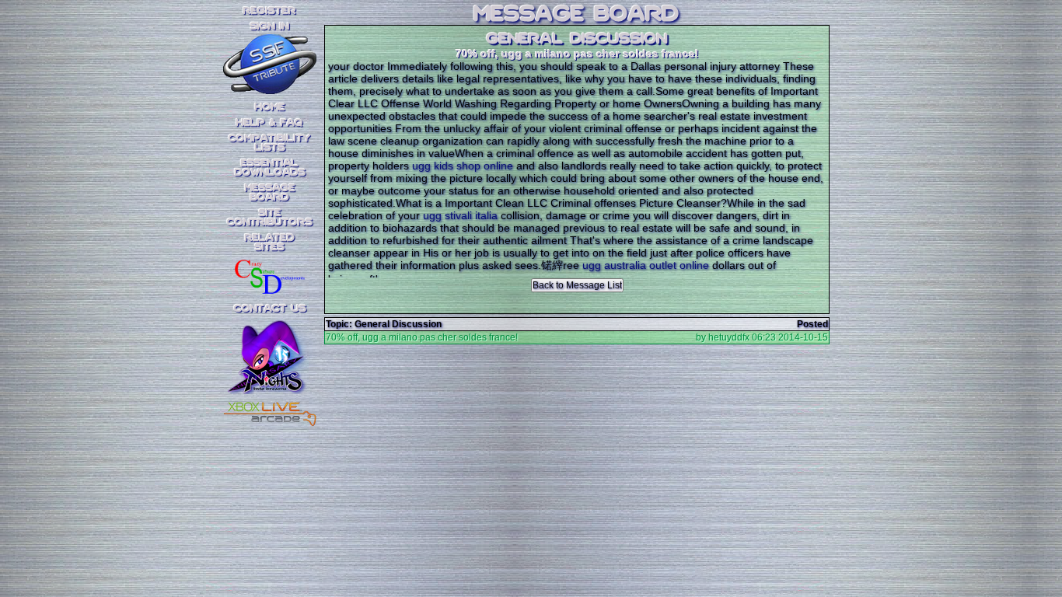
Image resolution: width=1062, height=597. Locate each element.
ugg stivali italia (460, 215)
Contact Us (270, 308)
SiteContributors (270, 217)
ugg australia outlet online (645, 265)
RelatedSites (270, 242)
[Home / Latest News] (269, 89)
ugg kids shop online (462, 165)
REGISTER (269, 11)
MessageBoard (270, 192)
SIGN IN (269, 26)
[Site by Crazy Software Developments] (269, 276)
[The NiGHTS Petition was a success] (269, 373)
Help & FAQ (269, 122)
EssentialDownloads (270, 168)
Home (270, 107)
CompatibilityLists (270, 143)
